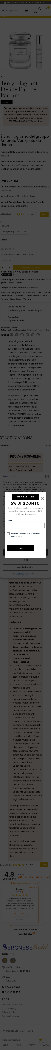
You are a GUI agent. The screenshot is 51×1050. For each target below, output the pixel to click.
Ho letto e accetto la (25, 534)
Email (10, 520)
